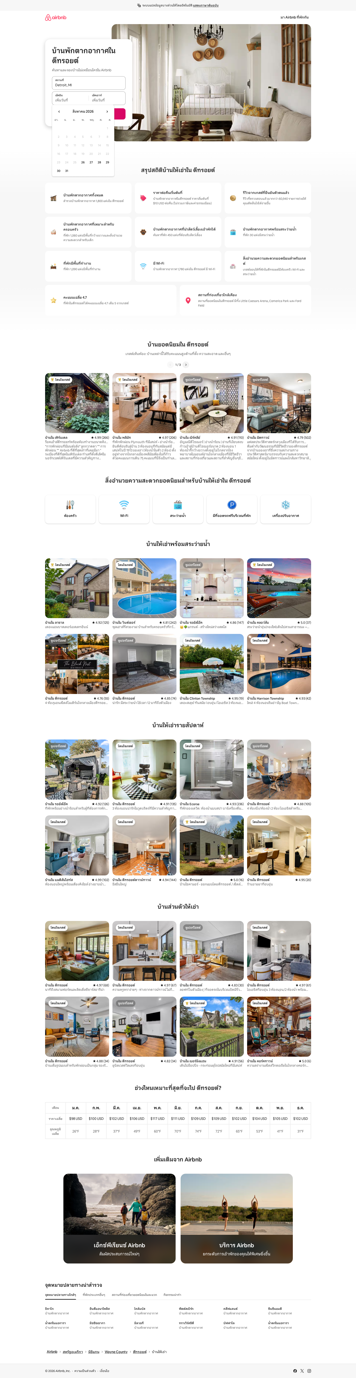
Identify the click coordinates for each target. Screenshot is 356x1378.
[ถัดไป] (185, 364)
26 (83, 162)
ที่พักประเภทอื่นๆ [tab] (94, 1295)
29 (107, 162)
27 (91, 162)
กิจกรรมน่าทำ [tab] (172, 1295)
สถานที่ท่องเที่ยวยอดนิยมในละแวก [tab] (134, 1295)
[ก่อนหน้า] (170, 364)
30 (58, 171)
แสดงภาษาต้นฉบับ (206, 5)
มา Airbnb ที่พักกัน (295, 17)
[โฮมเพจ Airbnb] (55, 17)
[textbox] (70, 100)
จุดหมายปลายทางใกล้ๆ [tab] (60, 1295)
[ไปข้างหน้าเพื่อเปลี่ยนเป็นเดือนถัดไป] (107, 111)
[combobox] (88, 85)
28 (99, 162)
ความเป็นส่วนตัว (85, 1371)
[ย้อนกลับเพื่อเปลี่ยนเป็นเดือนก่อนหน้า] (59, 111)
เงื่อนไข (104, 1371)
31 (66, 171)
